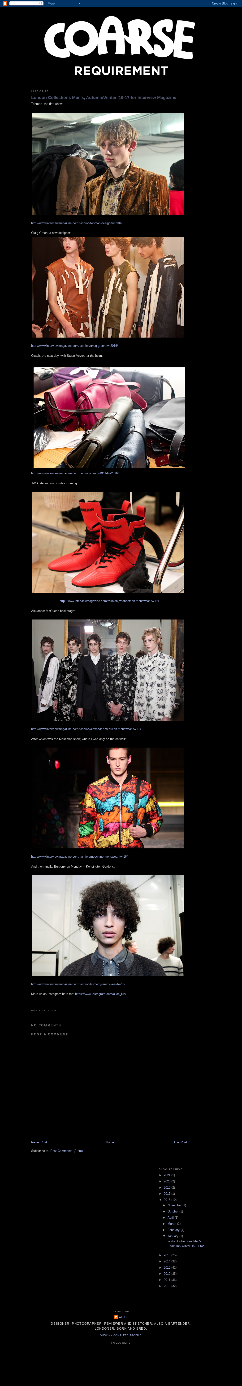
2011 (167, 1280)
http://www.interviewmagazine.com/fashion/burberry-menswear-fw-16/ (78, 984)
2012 (167, 1273)
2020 (167, 1181)
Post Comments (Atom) (66, 1151)
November (175, 1205)
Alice (123, 1317)
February (174, 1230)
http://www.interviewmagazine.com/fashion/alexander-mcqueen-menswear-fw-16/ (86, 729)
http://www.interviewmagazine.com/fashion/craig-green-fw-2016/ (74, 346)
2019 (167, 1187)
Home (110, 1142)
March (172, 1224)
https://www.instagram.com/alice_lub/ (100, 994)
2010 (167, 1286)
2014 (167, 1261)
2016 (167, 1200)
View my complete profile (121, 1335)
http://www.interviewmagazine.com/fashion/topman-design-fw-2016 (76, 223)
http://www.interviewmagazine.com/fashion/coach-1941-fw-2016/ (75, 473)
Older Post (180, 1142)
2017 (167, 1193)
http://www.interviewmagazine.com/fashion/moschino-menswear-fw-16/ (79, 856)
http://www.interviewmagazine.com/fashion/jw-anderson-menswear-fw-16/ (109, 601)
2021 (167, 1175)
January (173, 1236)
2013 (167, 1267)
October (173, 1211)
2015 (167, 1255)
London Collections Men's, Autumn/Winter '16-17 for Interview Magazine (103, 97)
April (171, 1217)
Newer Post (39, 1142)
